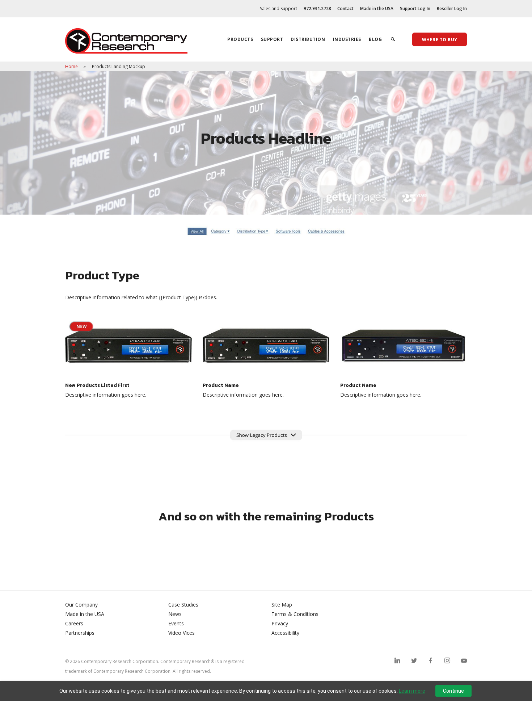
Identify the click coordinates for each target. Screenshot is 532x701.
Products (240, 39)
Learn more (412, 691)
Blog (375, 39)
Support (272, 39)
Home (72, 66)
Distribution (308, 39)
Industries (347, 39)
